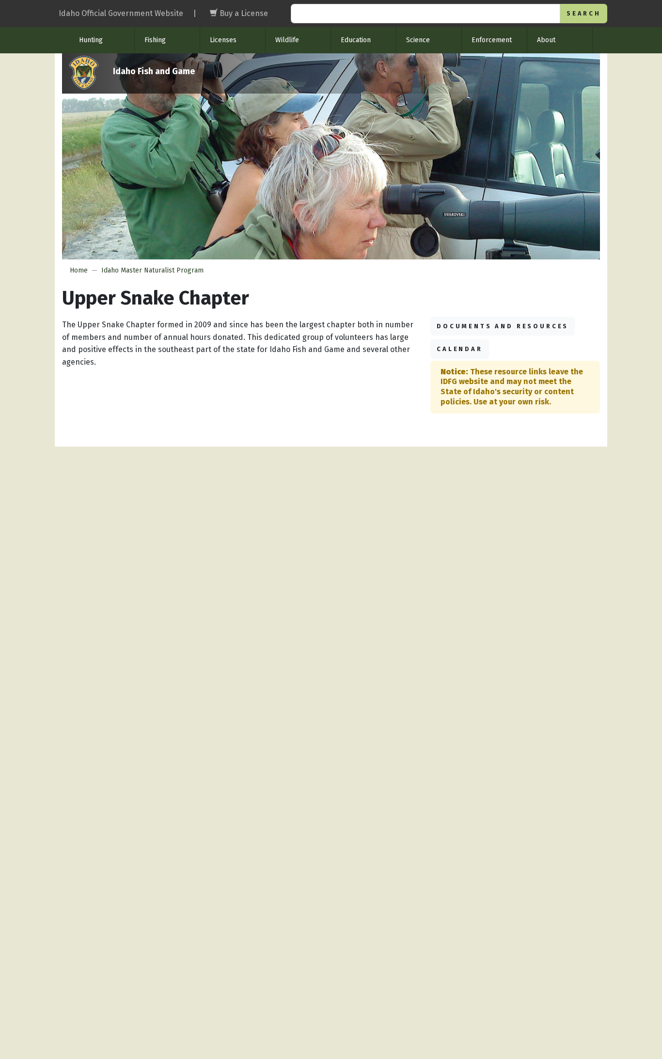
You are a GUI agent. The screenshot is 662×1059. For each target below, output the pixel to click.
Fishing (155, 40)
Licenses (223, 40)
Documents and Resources (502, 326)
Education (356, 40)
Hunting (91, 40)
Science (418, 40)
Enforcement (492, 40)
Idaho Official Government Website (121, 13)
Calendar (460, 349)
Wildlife (287, 40)
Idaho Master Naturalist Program (152, 270)
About (546, 40)
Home (79, 270)
